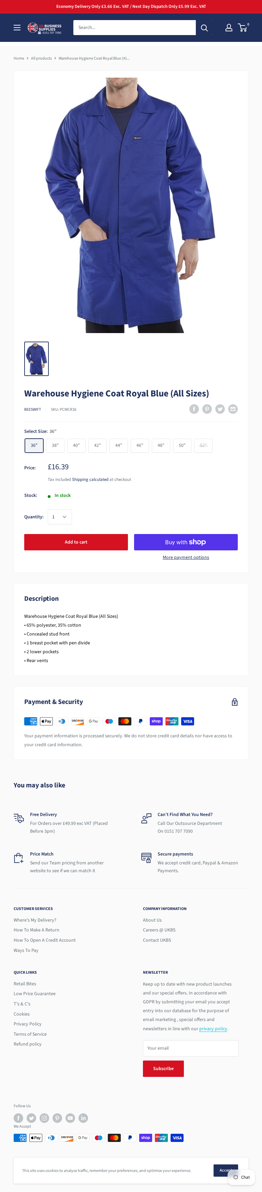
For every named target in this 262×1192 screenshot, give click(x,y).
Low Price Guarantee (35, 993)
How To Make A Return (36, 930)
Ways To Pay (26, 950)
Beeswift (32, 409)
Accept (226, 1170)
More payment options (186, 557)
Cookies (22, 1014)
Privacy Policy (28, 1024)
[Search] (204, 27)
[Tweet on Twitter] (220, 409)
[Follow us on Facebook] (18, 1118)
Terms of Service (30, 1034)
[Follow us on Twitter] (31, 1118)
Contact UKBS (157, 940)
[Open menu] (17, 27)
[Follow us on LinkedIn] (83, 1118)
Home (19, 58)
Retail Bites (25, 984)
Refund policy (28, 1044)
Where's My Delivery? (35, 920)
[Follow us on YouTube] (70, 1118)
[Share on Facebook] (194, 409)
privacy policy (213, 1028)
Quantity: (34, 517)
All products (41, 58)
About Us (152, 920)
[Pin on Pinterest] (207, 409)
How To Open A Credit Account (45, 940)
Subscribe (163, 1068)
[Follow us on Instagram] (44, 1118)
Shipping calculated (90, 479)
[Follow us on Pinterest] (57, 1118)
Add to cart (76, 542)
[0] (242, 27)
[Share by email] (233, 409)
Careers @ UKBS (159, 930)
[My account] (228, 27)
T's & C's (22, 1004)
